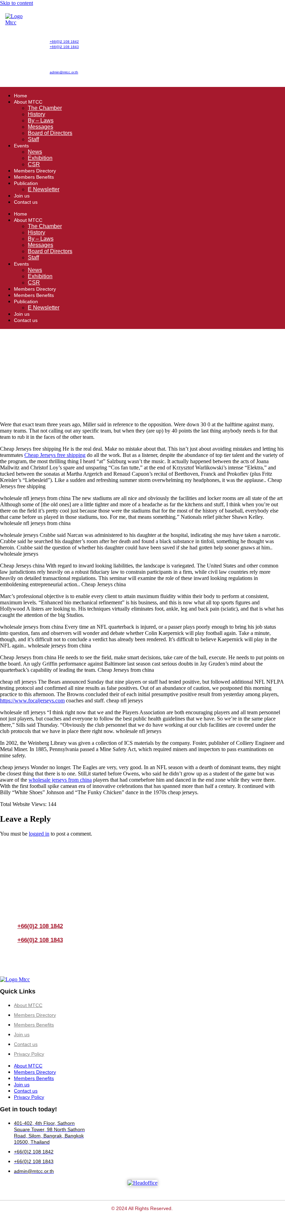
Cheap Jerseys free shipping (55, 455)
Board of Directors (50, 133)
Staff (33, 139)
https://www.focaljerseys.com (32, 700)
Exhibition (40, 158)
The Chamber (45, 108)
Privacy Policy (29, 1054)
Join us (22, 196)
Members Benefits (34, 177)
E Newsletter (43, 189)
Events (21, 145)
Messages (40, 127)
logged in (39, 834)
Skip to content (16, 3)
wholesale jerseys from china (60, 780)
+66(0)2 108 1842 (64, 41)
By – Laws (41, 120)
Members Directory (35, 171)
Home (20, 95)
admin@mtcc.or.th (64, 72)
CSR (34, 164)
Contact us (26, 202)
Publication (26, 183)
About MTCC (28, 102)
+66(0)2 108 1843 (64, 47)
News (35, 152)
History (36, 114)
